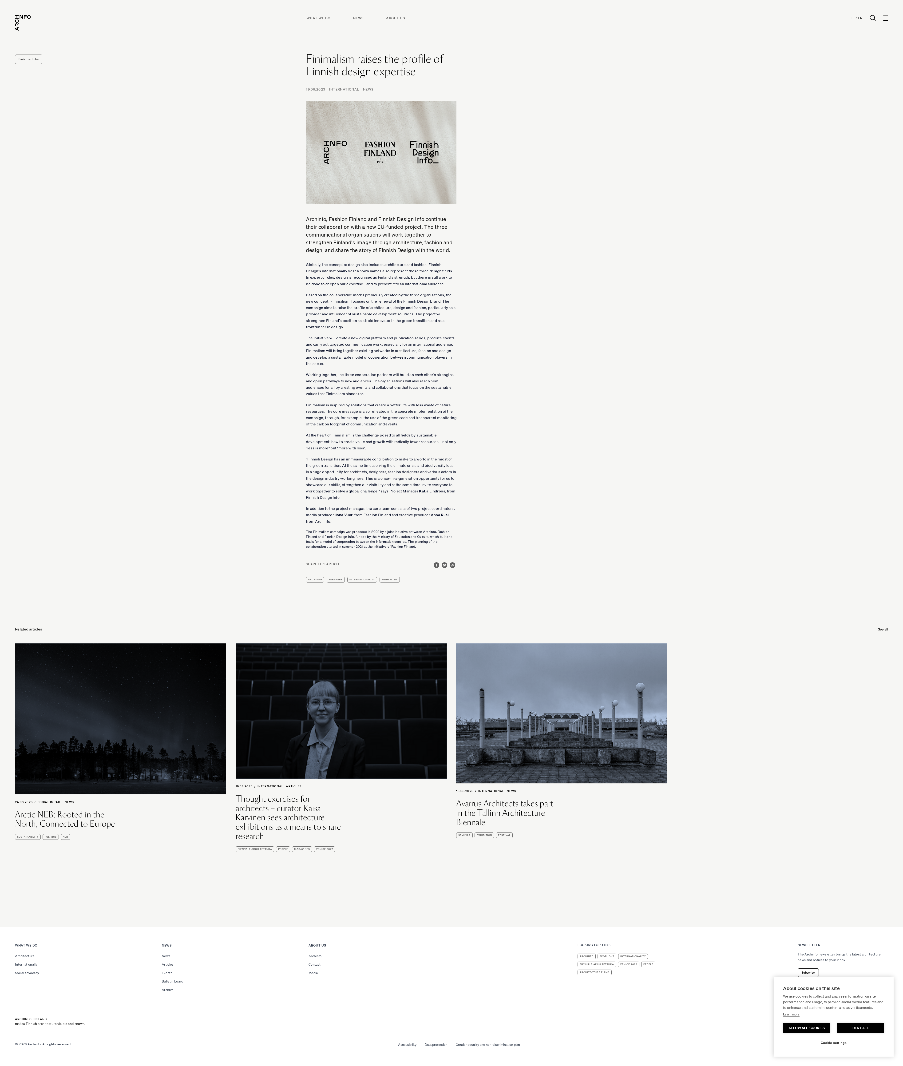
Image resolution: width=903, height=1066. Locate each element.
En (860, 18)
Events (167, 973)
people (283, 849)
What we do (319, 18)
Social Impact (50, 802)
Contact (315, 964)
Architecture (25, 956)
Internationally (26, 964)
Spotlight (607, 956)
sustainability (28, 837)
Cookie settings (834, 1043)
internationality (362, 579)
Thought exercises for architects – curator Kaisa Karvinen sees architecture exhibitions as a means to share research (288, 817)
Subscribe (808, 973)
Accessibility (407, 1044)
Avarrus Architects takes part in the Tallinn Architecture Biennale (505, 813)
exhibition (484, 835)
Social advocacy (27, 973)
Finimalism (390, 579)
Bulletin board (172, 981)
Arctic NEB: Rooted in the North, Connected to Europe (65, 819)
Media (313, 973)
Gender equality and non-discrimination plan (488, 1044)
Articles (293, 786)
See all (883, 629)
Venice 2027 (324, 849)
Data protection (436, 1044)
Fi (853, 18)
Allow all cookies (806, 1028)
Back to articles (29, 59)
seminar (464, 835)
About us (395, 18)
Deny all (860, 1028)
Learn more (791, 1014)
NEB (65, 837)
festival (504, 835)
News (358, 18)
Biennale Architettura (255, 849)
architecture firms (595, 972)
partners (336, 579)
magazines (302, 849)
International (344, 89)
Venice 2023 (628, 964)
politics (51, 837)
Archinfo (315, 579)
